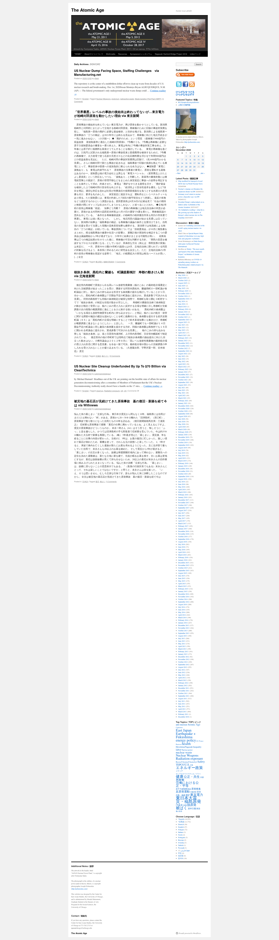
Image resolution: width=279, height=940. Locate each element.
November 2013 (183, 628)
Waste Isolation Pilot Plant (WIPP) (148, 99)
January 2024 (182, 312)
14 (182, 163)
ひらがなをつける (185, 91)
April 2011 (182, 709)
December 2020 (183, 406)
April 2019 (182, 458)
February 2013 (183, 651)
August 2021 (182, 385)
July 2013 (181, 638)
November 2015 (183, 565)
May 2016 (181, 549)
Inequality (197, 746)
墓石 (97, 481)
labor (178, 749)
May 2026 (181, 275)
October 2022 (183, 348)
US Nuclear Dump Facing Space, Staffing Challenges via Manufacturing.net (116, 72)
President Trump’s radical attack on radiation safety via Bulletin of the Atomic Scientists (191, 204)
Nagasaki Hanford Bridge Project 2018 (171, 54)
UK (122, 391)
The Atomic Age (87, 10)
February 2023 (183, 338)
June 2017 (181, 515)
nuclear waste (184, 752)
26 (203, 166)
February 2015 (183, 589)
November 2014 (183, 596)
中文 (180, 853)
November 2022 (183, 345)
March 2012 (182, 680)
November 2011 (183, 690)
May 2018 (181, 487)
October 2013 (183, 630)
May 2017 (181, 518)
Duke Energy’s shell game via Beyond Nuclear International (191, 244)
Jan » (203, 173)
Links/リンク (195, 54)
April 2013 (182, 646)
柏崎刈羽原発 (108, 261)
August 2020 (182, 416)
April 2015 (182, 583)
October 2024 (183, 296)
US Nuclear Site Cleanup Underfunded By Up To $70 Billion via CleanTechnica (120, 368)
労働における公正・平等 (187, 784)
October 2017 (183, 505)
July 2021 (181, 387)
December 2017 (183, 500)
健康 (179, 776)
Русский (181, 848)
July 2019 (181, 450)
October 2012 (183, 662)
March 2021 (182, 398)
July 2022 (181, 356)
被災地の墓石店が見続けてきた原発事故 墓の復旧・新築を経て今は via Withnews (120, 403)
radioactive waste (127, 99)
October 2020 (183, 411)
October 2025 (183, 280)
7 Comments (120, 261)
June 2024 (181, 304)
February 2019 (183, 463)
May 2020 (181, 424)
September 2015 (183, 570)
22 (186, 166)
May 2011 (181, 706)
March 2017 (182, 523)
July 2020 (181, 419)
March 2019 (182, 460)
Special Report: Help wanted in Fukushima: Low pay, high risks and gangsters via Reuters (191, 236)
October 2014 (183, 599)
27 (178, 170)
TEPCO (180, 764)
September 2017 (183, 508)
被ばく (102, 481)
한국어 (180, 858)
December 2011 (183, 688)
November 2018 (183, 471)
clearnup (99, 391)
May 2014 (181, 612)
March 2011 (182, 711)
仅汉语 (180, 855)
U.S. (187, 764)
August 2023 (182, 322)
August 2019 (182, 447)
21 (182, 166)
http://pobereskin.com (192, 142)
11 (199, 159)
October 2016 (183, 536)
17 (194, 163)
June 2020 (181, 421)
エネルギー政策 (189, 767)
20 (178, 166)
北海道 (98, 356)
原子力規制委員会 (183, 789)
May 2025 (181, 288)
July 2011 (181, 701)
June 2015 (181, 578)
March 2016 (182, 555)
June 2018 (181, 484)
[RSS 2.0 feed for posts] (185, 77)
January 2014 (182, 622)
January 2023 (182, 340)
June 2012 (181, 672)
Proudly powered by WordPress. (190, 933)
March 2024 (182, 306)
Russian (181, 840)
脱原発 (191, 805)
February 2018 (183, 494)
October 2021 (183, 379)
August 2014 (182, 604)
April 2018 (182, 489)
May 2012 (181, 675)
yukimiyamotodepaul (102, 374)
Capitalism (179, 727)
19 (203, 163)
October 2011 (183, 693)
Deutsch (181, 824)
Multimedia (110, 54)
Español (181, 827)
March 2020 (182, 429)
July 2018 (181, 481)
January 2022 (182, 372)
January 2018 (182, 497)
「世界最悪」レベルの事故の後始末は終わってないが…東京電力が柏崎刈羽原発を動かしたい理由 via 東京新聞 (119, 113)
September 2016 (183, 539)
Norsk (180, 835)
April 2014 (182, 615)
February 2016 (183, 557)
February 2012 (183, 683)
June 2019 (181, 453)
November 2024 (183, 293)
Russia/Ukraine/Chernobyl (186, 762)
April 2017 (182, 521)
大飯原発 (193, 792)
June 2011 (181, 703)
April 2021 (182, 395)
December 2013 (183, 625)
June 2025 (181, 285)
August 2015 (182, 573)
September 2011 (183, 696)
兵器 (202, 777)
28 (182, 170)
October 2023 (183, 317)
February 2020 (183, 432)
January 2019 (182, 466)
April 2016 (182, 552)
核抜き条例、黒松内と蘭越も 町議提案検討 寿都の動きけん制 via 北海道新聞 (119, 274)
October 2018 (183, 474)
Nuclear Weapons (103, 99)
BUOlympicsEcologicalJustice (188, 102)
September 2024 (183, 298)
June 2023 (181, 327)
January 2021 (182, 403)
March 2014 (182, 617)
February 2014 (183, 620)
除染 (198, 808)
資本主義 (192, 808)
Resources (122, 54)
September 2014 (183, 602)
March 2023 (182, 335)
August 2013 (182, 636)
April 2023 (182, 332)
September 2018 (183, 476)
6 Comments (115, 356)
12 (203, 159)
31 (194, 170)
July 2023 (181, 325)
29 (186, 170)
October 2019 (183, 442)
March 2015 (182, 586)
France (201, 741)
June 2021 (181, 390)
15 (186, 163)
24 (194, 166)
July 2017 (181, 513)
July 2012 (181, 670)
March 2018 (182, 492)
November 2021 (183, 377)
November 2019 (183, 440)
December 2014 (183, 594)
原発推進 (196, 788)
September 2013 (183, 633)
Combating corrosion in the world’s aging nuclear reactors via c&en (191, 228)
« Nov (178, 173)
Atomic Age (193, 724)
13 (178, 163)
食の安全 (179, 811)
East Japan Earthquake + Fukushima (186, 733)
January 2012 (182, 685)
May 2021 (181, 393)
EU (197, 741)
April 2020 (182, 427)
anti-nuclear (181, 724)
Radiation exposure (112, 391)
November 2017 (183, 502)
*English (85, 99)
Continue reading (153, 385)
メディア (179, 771)
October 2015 (183, 568)
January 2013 (182, 654)
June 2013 (181, 641)
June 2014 (181, 609)
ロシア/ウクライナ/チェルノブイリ (188, 774)
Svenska (181, 842)
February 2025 (183, 291)
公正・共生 (192, 777)
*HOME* (78, 54)
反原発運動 (183, 791)
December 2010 (183, 717)
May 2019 (181, 455)
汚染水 (179, 805)
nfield (96, 78)
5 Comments (112, 481)
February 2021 (183, 400)
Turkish (180, 845)
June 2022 (181, 359)
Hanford (178, 744)
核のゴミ (105, 356)
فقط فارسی (185, 850)
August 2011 (182, 698)
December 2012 (183, 656)
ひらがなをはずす (185, 94)
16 (190, 163)
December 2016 (183, 531)
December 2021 (183, 374)
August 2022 (182, 353)
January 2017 (182, 528)
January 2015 (182, 591)
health (186, 743)
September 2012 (183, 664)
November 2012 (183, 659)
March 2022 (182, 366)
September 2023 (183, 319)
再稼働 (180, 779)
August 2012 (182, 667)
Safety (201, 761)
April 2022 (182, 364)
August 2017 (182, 510)
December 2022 (183, 343)
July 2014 (181, 607)
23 (190, 166)
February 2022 (183, 369)
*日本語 (85, 261)
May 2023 (181, 330)
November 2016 (183, 534)
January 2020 (182, 434)
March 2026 (182, 278)
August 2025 (182, 283)
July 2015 (181, 575)
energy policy (186, 740)
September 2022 (183, 351)
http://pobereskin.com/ (79, 889)
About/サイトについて (93, 54)
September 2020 (183, 413)
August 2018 (182, 479)
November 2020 (183, 408)
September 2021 (183, 382)
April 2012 (182, 677)
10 (194, 159)
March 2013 (182, 649)
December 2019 (183, 437)
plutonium (115, 99)
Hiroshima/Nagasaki (184, 746)
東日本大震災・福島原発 (188, 799)
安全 (199, 791)
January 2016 (182, 560)
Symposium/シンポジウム (141, 54)
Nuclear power (187, 750)
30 (190, 170)
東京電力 (99, 261)
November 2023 (183, 314)
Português (181, 837)
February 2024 (183, 309)
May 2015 (181, 581)
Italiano (180, 832)
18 (199, 163)
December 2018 (183, 468)
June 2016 (181, 547)
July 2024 (181, 301)
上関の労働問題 (184, 105)
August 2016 (182, 541)
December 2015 (183, 562)
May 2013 (181, 643)
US (125, 391)
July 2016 (181, 544)
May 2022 (181, 361)
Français (181, 829)
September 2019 (183, 445)
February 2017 (183, 526)
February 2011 (183, 714)
